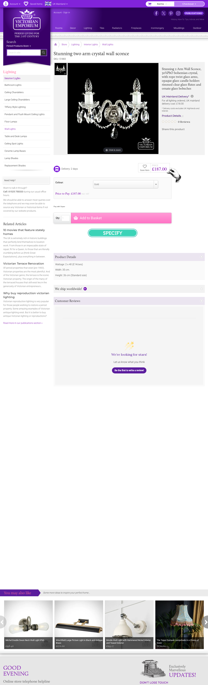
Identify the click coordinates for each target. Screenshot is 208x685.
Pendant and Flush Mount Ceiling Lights (25, 114)
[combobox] (125, 184)
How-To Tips (183, 19)
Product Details (171, 115)
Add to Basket (91, 218)
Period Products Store (17, 46)
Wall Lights (10, 129)
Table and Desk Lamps (16, 136)
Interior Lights (12, 78)
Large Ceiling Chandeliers (17, 99)
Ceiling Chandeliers (14, 92)
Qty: (58, 218)
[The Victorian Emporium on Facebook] (156, 13)
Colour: (59, 182)
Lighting (9, 71)
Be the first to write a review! (129, 370)
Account (58, 12)
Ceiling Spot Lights (14, 143)
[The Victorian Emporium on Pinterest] (171, 13)
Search (11, 42)
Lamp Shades (11, 158)
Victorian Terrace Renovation (23, 263)
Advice (192, 19)
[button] (129, 257)
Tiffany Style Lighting (15, 107)
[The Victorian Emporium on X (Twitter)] (163, 13)
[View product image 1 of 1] (61, 69)
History (174, 19)
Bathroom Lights (13, 85)
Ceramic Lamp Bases (15, 151)
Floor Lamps (11, 121)
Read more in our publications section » (22, 323)
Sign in (66, 12)
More (202, 19)
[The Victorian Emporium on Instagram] (178, 13)
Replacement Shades (15, 165)
